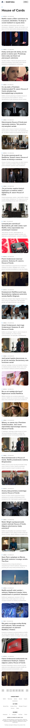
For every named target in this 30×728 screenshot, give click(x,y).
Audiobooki (15, 701)
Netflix (4, 698)
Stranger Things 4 (23, 706)
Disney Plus (5, 706)
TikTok (25, 714)
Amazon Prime (13, 706)
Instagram (14, 714)
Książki (25, 698)
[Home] (9, 2)
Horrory (12, 708)
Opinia (15, 698)
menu (25, 1)
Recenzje (10, 698)
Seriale (20, 698)
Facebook (5, 714)
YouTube (20, 714)
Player (17, 708)
